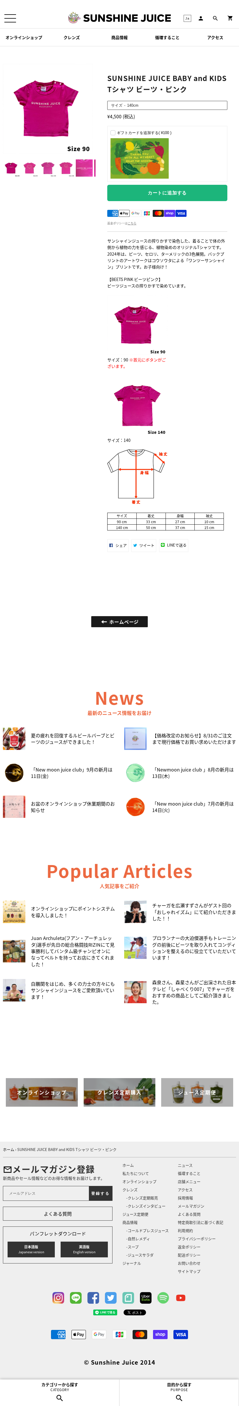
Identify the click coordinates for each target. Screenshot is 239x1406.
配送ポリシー (189, 1255)
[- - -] (10, 18)
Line (76, 1298)
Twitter (111, 1298)
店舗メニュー (189, 1181)
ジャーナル (131, 1263)
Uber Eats (146, 1298)
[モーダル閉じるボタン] (221, 680)
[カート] (230, 18)
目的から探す (179, 1387)
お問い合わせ (189, 1263)
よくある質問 (58, 1213)
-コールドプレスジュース (147, 1230)
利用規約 (185, 1230)
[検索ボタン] (215, 18)
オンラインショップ (24, 37)
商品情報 (119, 37)
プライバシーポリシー (197, 1238)
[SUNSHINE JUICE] (127, 18)
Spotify (163, 1298)
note (128, 1298)
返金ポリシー (189, 1247)
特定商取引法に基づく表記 (200, 1222)
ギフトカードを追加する (144, 133)
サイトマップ (189, 1271)
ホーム (128, 1165)
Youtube (181, 1298)
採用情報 (185, 1198)
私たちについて (135, 1173)
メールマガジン (191, 1206)
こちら (132, 223)
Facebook (93, 1298)
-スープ (132, 1247)
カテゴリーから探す (59, 1387)
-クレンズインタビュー (146, 1206)
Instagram (58, 1298)
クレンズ (72, 37)
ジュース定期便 (135, 1214)
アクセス (215, 37)
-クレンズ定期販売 (142, 1198)
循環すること (167, 37)
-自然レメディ (138, 1238)
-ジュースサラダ (140, 1255)
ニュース (185, 1165)
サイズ (116, 105)
